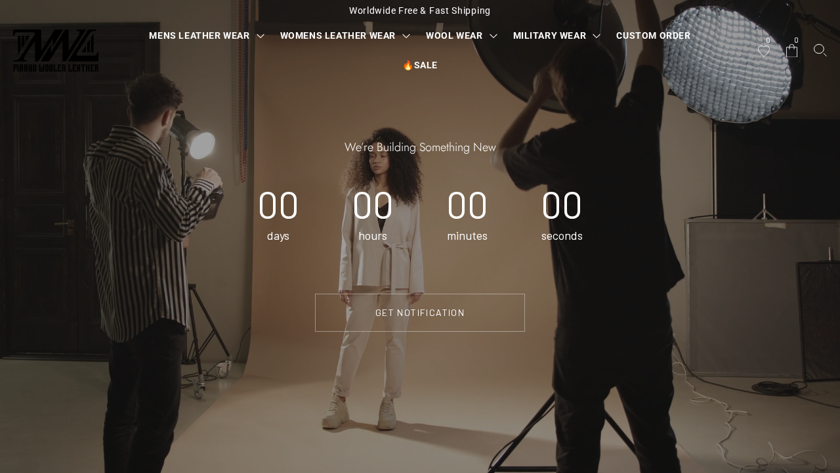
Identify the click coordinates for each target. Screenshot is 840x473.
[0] (764, 51)
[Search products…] (820, 50)
